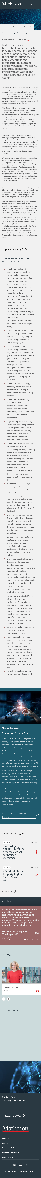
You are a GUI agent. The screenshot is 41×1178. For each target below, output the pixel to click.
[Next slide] (8, 999)
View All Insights (10, 891)
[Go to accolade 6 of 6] (37, 939)
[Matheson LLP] (11, 4)
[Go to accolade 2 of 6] (27, 939)
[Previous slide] (3, 999)
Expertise (5, 1143)
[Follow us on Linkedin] (20, 1165)
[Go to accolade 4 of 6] (32, 939)
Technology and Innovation (17, 27)
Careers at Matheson (10, 1148)
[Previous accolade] (4, 939)
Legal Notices (7, 1157)
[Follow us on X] (26, 1165)
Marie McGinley (20, 39)
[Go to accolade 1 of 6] (25, 939)
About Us (5, 1138)
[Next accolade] (9, 939)
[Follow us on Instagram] (14, 1165)
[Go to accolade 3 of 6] (30, 939)
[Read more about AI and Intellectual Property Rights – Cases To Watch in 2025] (20, 874)
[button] (36, 4)
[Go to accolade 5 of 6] (35, 939)
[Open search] (31, 4)
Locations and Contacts (11, 1152)
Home (4, 27)
